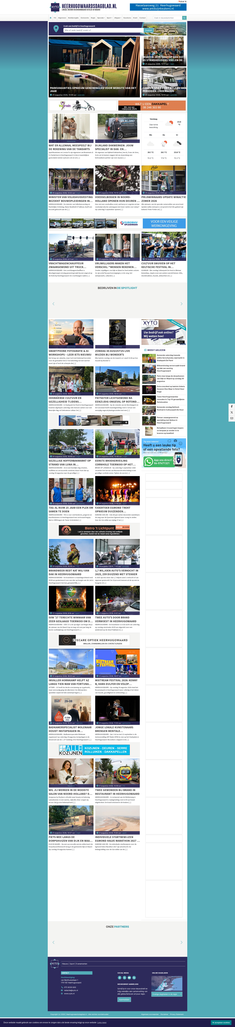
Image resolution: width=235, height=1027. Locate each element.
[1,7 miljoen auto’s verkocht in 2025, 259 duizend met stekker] (117, 553)
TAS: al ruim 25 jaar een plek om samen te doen (71, 509)
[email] (232, 418)
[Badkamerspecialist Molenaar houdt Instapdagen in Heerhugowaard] (71, 710)
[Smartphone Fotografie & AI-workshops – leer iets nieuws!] (71, 333)
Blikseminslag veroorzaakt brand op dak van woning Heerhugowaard (171, 368)
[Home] (50, 18)
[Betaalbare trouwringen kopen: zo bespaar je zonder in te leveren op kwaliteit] (149, 431)
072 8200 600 (70, 987)
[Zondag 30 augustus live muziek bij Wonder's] (117, 333)
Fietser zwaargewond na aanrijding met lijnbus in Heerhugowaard (167, 420)
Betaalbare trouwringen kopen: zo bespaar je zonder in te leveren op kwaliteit (170, 430)
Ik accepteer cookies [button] (221, 1023)
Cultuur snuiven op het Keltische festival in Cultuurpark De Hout (158, 265)
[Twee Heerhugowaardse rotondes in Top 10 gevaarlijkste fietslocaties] (149, 400)
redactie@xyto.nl (71, 990)
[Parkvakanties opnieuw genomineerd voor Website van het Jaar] (94, 67)
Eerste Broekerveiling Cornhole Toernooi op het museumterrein (114, 462)
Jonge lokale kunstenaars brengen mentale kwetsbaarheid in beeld (114, 729)
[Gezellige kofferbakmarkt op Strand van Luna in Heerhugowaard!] (71, 443)
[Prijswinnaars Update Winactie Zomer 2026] (163, 180)
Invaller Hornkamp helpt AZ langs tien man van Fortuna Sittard (69, 682)
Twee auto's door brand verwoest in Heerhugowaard (115, 619)
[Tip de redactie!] (164, 453)
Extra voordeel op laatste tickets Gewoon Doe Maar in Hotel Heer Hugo (171, 389)
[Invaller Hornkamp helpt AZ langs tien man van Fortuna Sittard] (71, 663)
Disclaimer (164, 1014)
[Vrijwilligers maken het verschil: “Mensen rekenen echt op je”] (117, 246)
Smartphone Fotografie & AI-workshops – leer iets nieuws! (70, 352)
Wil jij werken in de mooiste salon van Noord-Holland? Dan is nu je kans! (71, 792)
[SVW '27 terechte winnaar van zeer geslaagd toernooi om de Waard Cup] (71, 600)
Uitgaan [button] (117, 18)
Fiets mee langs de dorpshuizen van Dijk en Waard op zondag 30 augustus (71, 839)
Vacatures (127, 18)
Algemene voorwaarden (150, 1014)
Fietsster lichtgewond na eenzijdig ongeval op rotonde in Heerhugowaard (116, 400)
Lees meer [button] (101, 1022)
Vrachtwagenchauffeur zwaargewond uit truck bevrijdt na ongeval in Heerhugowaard (66, 265)
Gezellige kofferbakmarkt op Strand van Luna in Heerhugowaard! (70, 462)
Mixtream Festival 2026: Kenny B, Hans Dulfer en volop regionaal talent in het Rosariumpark (116, 682)
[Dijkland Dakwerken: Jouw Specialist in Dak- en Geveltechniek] (117, 128)
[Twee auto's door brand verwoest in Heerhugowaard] (117, 600)
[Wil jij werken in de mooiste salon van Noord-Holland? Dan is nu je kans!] (71, 773)
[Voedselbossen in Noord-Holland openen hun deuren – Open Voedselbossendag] (117, 180)
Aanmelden (124, 999)
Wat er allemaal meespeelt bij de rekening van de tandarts (70, 147)
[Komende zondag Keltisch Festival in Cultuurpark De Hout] (149, 410)
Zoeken (148, 30)
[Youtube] (129, 978)
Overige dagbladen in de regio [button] (165, 994)
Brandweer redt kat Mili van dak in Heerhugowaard (69, 572)
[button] (51, 304)
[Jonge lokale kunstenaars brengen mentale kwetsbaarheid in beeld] (117, 710)
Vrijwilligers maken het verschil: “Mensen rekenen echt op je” (114, 265)
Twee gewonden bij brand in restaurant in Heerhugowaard (117, 791)
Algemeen (62, 18)
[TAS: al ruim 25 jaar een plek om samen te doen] (71, 490)
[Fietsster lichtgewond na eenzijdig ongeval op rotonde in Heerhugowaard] (117, 380)
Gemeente (85, 18)
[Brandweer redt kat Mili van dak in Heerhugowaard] (71, 553)
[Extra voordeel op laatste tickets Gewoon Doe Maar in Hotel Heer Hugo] (149, 389)
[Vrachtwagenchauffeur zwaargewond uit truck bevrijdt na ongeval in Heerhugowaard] (71, 246)
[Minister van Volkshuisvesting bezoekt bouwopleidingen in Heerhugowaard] (71, 180)
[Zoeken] (184, 18)
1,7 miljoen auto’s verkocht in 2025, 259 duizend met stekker (116, 572)
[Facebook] (120, 978)
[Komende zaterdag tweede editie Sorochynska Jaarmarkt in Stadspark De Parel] (149, 358)
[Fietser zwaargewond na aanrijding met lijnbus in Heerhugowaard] (149, 420)
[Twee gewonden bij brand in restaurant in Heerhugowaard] (117, 773)
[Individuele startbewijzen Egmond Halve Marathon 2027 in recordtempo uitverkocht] (117, 820)
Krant (135, 18)
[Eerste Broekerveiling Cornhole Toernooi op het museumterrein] (117, 443)
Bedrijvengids (73, 18)
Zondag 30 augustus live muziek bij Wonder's (112, 352)
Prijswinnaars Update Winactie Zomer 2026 (163, 198)
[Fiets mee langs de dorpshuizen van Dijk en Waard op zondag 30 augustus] (71, 820)
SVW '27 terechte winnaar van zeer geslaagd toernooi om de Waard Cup (70, 619)
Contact (142, 18)
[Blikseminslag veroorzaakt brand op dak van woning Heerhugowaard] (149, 369)
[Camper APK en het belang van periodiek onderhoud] (163, 82)
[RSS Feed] (134, 978)
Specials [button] (100, 18)
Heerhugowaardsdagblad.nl (89, 6)
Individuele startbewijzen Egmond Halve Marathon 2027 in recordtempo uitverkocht (117, 839)
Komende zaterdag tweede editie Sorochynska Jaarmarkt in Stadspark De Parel (170, 357)
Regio (93, 18)
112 (55, 18)
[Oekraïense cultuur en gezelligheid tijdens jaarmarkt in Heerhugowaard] (71, 380)
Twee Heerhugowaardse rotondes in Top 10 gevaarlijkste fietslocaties (170, 399)
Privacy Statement (177, 1014)
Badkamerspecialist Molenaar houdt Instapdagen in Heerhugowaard (70, 729)
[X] (124, 978)
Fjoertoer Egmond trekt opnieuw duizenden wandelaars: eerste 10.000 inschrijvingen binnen (113, 509)
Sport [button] (109, 18)
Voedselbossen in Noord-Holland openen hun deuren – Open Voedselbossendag (116, 199)
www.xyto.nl (69, 994)
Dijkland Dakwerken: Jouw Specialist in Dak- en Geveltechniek (114, 147)
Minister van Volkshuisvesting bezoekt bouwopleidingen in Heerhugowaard (71, 199)
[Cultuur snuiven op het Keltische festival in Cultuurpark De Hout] (163, 246)
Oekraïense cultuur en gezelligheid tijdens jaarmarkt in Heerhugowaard (70, 400)
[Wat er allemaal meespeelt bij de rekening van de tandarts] (71, 128)
